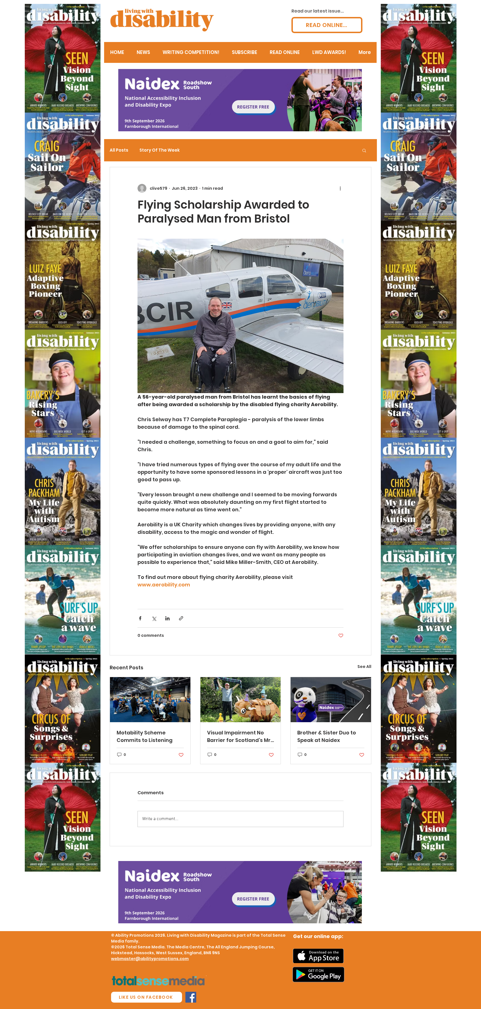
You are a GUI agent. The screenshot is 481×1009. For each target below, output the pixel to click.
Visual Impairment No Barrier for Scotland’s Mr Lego (239, 736)
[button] (364, 150)
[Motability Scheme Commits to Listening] (150, 699)
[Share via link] (181, 618)
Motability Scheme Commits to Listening (145, 736)
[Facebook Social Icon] (190, 997)
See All (364, 666)
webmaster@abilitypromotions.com (150, 958)
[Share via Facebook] (140, 618)
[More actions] (340, 188)
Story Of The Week (159, 150)
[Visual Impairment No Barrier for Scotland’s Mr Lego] (240, 699)
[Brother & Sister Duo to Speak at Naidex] (331, 699)
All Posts (119, 150)
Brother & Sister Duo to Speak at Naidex (326, 736)
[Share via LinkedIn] (167, 618)
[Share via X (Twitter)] (153, 618)
